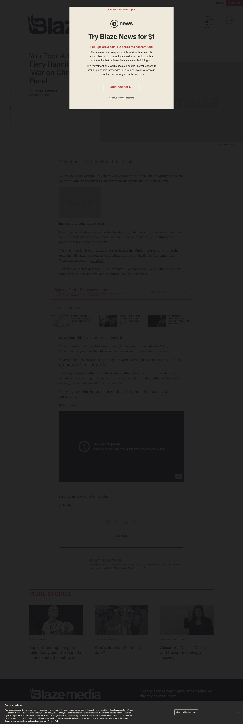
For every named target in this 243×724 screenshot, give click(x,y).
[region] (121, 712)
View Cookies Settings (186, 712)
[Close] (238, 712)
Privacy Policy (54, 721)
